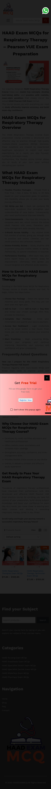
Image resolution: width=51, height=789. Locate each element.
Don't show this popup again (27, 410)
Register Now (25, 400)
